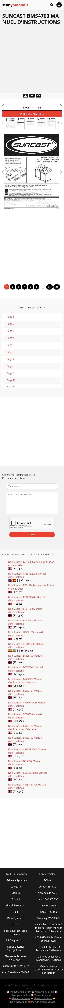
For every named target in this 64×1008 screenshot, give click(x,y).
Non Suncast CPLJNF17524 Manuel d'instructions (27, 786)
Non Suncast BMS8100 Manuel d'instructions (25, 657)
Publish (32, 534)
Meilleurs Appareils (16, 880)
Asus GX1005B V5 (48, 899)
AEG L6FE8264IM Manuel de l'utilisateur (48, 939)
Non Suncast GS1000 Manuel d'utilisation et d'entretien (31, 563)
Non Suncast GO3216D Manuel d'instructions (25, 634)
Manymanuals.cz (43, 998)
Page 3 (10, 330)
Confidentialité (47, 874)
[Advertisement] (32, 60)
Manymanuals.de (44, 991)
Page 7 (10, 359)
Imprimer (38, 96)
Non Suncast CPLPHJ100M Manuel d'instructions (27, 704)
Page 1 (10, 316)
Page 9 (10, 373)
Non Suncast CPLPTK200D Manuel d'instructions (27, 751)
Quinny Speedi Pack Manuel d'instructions (48, 958)
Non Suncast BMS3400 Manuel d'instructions (25, 739)
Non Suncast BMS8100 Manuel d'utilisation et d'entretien (25, 727)
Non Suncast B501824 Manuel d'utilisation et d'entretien (31, 587)
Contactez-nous (47, 886)
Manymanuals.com (20, 991)
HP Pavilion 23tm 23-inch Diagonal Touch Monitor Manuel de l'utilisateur (49, 928)
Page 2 (10, 323)
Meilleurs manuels (16, 874)
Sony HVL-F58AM (48, 905)
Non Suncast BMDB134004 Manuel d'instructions (27, 774)
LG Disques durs (15, 940)
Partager (32, 96)
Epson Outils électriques (15, 966)
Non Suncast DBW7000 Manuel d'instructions (25, 669)
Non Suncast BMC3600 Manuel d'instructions (25, 622)
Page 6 (10, 352)
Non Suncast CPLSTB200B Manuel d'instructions (27, 575)
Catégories (17, 886)
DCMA (47, 880)
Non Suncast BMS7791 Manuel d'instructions (25, 692)
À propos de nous (47, 893)
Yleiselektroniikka (15, 905)
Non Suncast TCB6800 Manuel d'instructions (25, 716)
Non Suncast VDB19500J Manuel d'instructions (26, 645)
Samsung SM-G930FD (49, 918)
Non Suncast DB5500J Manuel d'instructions (24, 762)
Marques (17, 893)
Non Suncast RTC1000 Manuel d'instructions (25, 610)
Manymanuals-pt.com (43, 1001)
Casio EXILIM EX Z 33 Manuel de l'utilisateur (48, 948)
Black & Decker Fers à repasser (15, 932)
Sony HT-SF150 (48, 911)
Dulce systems (15, 918)
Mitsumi (15, 899)
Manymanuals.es (18, 1001)
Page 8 (10, 366)
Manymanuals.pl (21, 998)
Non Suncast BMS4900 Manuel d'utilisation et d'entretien (25, 680)
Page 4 (10, 338)
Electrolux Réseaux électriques (15, 958)
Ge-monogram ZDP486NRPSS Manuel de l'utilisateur (48, 969)
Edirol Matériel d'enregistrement (15, 948)
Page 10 (11, 380)
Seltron (15, 924)
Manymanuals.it (43, 995)
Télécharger (25, 96)
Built (15, 911)
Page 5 (10, 345)
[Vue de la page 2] (61, 173)
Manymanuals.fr (21, 995)
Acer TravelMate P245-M (15, 972)
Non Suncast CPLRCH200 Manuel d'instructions (26, 598)
